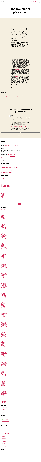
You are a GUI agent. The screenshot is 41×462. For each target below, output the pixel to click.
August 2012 (3, 287)
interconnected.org (5, 438)
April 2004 (3, 399)
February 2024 (3, 219)
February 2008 (3, 347)
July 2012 (2, 288)
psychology (3, 193)
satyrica (3, 443)
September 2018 (4, 235)
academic (2, 177)
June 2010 (3, 316)
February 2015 (3, 262)
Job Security (29, 95)
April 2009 (3, 332)
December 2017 (3, 239)
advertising (3, 178)
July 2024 (3, 215)
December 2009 (4, 323)
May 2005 (2, 384)
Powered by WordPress (9, 460)
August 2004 (3, 394)
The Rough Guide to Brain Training (7, 422)
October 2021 (3, 227)
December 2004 (4, 390)
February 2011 (3, 307)
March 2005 (3, 386)
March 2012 (3, 293)
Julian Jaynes (17, 76)
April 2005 (3, 385)
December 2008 (4, 336)
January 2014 (3, 273)
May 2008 (3, 344)
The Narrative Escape (5, 421)
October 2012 (3, 285)
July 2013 (2, 276)
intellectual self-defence (5, 185)
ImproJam (3, 436)
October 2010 (3, 312)
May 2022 (2, 226)
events (2, 183)
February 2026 (3, 209)
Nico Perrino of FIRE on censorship (6, 172)
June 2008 (3, 343)
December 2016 (3, 247)
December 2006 (4, 363)
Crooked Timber (4, 407)
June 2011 (3, 303)
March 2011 (3, 306)
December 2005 (4, 376)
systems (2, 197)
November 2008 (4, 337)
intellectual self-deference (5, 186)
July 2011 (2, 302)
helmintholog (4, 409)
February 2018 (3, 237)
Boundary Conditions (4, 169)
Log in (2, 451)
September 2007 (4, 353)
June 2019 (3, 234)
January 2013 (3, 282)
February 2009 (3, 334)
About (31, 1)
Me (1, 188)
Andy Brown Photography (6, 433)
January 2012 (3, 295)
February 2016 (3, 253)
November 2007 (4, 351)
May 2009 (3, 331)
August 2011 (3, 301)
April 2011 (3, 305)
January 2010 (3, 322)
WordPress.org (3, 455)
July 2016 (2, 249)
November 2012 (3, 284)
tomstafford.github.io (11, 154)
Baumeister (17, 69)
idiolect (2, 1)
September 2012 (4, 286)
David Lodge (13, 43)
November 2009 (4, 324)
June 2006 (3, 370)
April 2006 (3, 372)
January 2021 (3, 228)
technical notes (3, 198)
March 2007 (3, 360)
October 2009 (3, 325)
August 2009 (3, 327)
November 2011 (3, 297)
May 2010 (2, 317)
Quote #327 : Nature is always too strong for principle (9, 167)
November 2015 (3, 254)
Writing (35, 1)
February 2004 (3, 401)
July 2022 (2, 225)
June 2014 (3, 268)
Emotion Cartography (5, 417)
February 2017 (3, 246)
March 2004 (3, 400)
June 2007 (3, 356)
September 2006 (4, 366)
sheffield (2, 196)
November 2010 (3, 311)
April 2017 (3, 245)
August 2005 (3, 381)
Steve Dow (4, 446)
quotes (2, 194)
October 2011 (3, 298)
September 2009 (4, 326)
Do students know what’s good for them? (7, 170)
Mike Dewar (4, 441)
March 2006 (3, 373)
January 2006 (3, 375)
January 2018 (3, 238)
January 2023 (3, 223)
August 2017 (3, 243)
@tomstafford (7, 145)
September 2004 (4, 393)
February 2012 (3, 294)
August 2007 (3, 354)
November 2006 (4, 364)
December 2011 (3, 296)
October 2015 (3, 255)
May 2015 (2, 258)
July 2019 (2, 233)
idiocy (2, 184)
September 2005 (4, 380)
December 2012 (3, 283)
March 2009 (3, 333)
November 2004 (4, 391)
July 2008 (3, 342)
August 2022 (3, 224)
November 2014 (3, 265)
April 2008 (3, 345)
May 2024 (2, 216)
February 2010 (3, 321)
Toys (33, 1)
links (2, 187)
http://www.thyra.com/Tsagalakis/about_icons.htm (19, 126)
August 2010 (3, 314)
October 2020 (3, 229)
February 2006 (3, 374)
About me (2, 157)
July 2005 (3, 382)
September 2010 (4, 313)
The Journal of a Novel (4, 165)
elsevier (2, 182)
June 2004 (3, 396)
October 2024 (3, 213)
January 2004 (3, 402)
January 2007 (3, 362)
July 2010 (2, 315)
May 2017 (2, 244)
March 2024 (3, 218)
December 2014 (3, 264)
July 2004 (3, 395)
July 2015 (2, 257)
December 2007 (4, 350)
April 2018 (3, 236)
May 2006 (3, 371)
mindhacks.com (12, 156)
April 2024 (3, 217)
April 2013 (3, 278)
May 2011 (2, 304)
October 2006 (3, 365)
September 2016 (4, 248)
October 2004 (3, 392)
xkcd (3, 412)
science (2, 195)
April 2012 (3, 292)
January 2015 (3, 263)
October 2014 (3, 266)
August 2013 (3, 275)
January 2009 (3, 335)
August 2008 (3, 341)
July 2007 (3, 355)
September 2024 (4, 214)
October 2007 (3, 352)
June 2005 (3, 383)
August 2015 (3, 256)
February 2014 (3, 272)
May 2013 (2, 277)
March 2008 (3, 346)
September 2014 (4, 267)
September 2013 (4, 274)
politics (2, 192)
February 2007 (3, 361)
